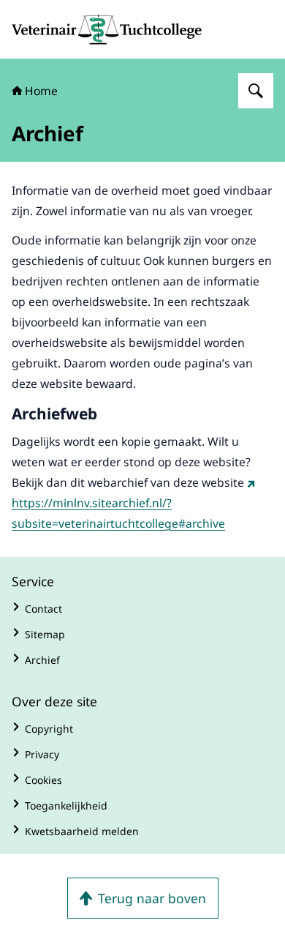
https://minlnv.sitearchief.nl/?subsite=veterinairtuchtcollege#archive (118, 513)
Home (41, 91)
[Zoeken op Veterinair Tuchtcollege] (255, 90)
